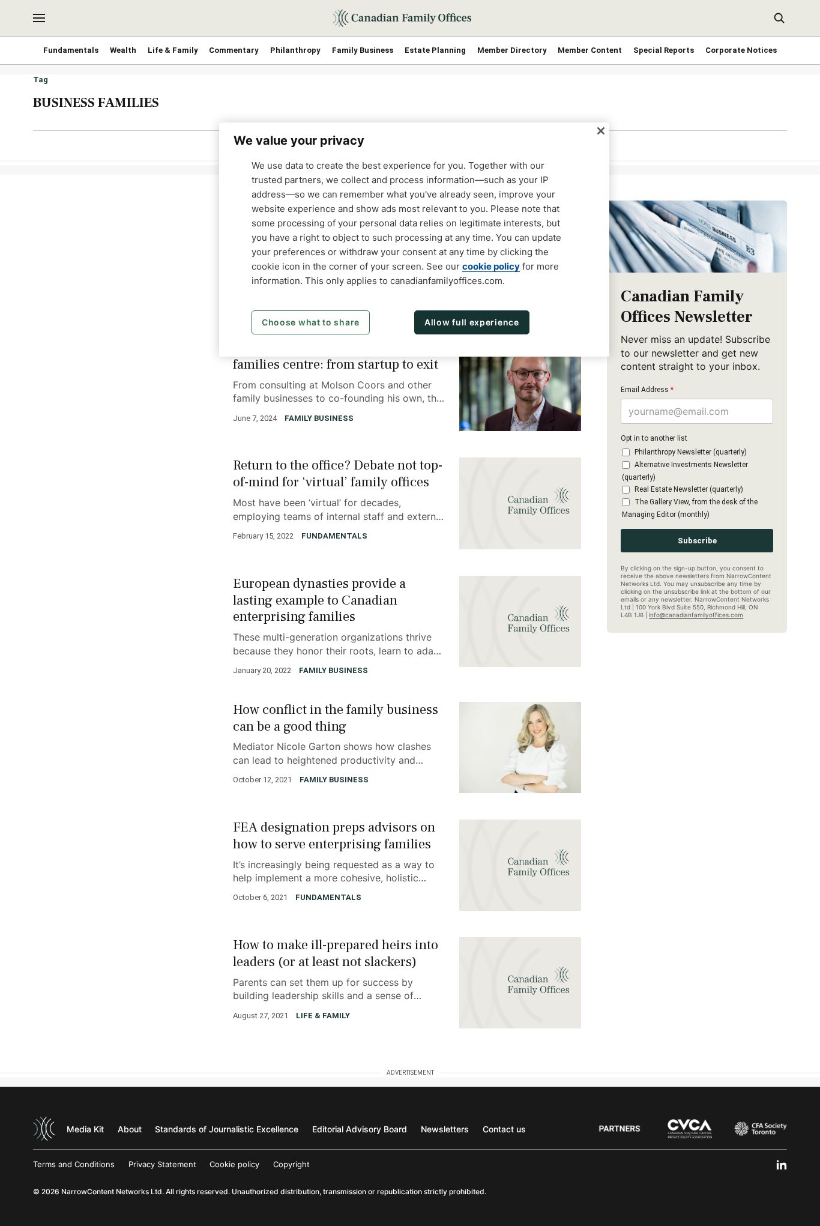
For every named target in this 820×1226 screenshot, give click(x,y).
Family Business (362, 50)
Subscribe (697, 540)
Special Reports (663, 50)
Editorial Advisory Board (359, 1129)
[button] (39, 18)
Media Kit (85, 1129)
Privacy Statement (162, 1164)
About (130, 1129)
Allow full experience (471, 322)
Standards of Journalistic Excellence (226, 1129)
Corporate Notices (741, 50)
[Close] (601, 131)
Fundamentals (70, 50)
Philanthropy (295, 50)
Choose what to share (311, 322)
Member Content (590, 50)
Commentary (234, 50)
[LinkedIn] (781, 1165)
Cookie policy (234, 1164)
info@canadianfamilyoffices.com (696, 614)
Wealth (123, 50)
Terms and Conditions (74, 1164)
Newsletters (445, 1129)
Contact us (504, 1129)
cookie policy (491, 266)
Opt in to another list (654, 438)
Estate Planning (435, 50)
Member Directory (512, 50)
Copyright (291, 1164)
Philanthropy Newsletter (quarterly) (691, 452)
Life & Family (173, 50)
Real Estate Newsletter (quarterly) (689, 489)
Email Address (647, 389)
